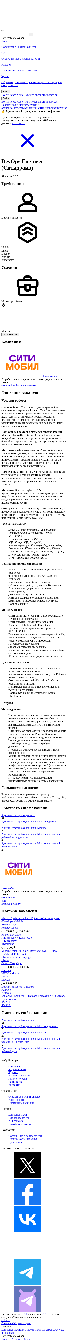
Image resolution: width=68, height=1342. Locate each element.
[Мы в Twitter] (27, 1177)
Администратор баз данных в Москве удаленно (29, 821)
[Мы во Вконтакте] (27, 1230)
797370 (46, 1314)
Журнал (62, 107)
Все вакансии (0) (26, 385)
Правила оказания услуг (22, 1138)
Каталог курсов (17, 1078)
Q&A (10, 1338)
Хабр (4, 1338)
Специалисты (21, 104)
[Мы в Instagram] (27, 1257)
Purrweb (6, 989)
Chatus (5, 957)
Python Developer (11, 934)
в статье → (18, 123)
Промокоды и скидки (21, 1102)
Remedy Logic (9, 924)
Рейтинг (42, 107)
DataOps (6, 970)
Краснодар (25, 937)
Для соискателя (17, 1114)
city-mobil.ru (8, 385)
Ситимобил (50, 376)
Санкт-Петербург (22, 957)
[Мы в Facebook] (27, 1204)
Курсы (27, 1338)
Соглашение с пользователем (25, 1135)
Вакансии (7, 104)
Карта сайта (15, 1081)
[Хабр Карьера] (15, 34)
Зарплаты (52, 107)
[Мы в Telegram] (27, 1284)
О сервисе (14, 1066)
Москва (16, 973)
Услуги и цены (17, 1069)
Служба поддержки (20, 1124)
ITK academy (9, 937)
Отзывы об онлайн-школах (24, 1096)
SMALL (6, 1002)
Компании (30, 107)
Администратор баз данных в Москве (23, 827)
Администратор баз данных (18, 815)
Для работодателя (18, 1117)
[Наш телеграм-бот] (27, 1310)
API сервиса (15, 1120)
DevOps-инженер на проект (17, 986)
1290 (24, 1314)
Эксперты (18, 107)
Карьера (18, 1338)
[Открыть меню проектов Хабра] (2, 30)
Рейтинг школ (16, 1099)
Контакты (14, 1084)
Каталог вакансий (19, 1075)
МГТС (5, 973)
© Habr (5, 1320)
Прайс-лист (15, 1142)
